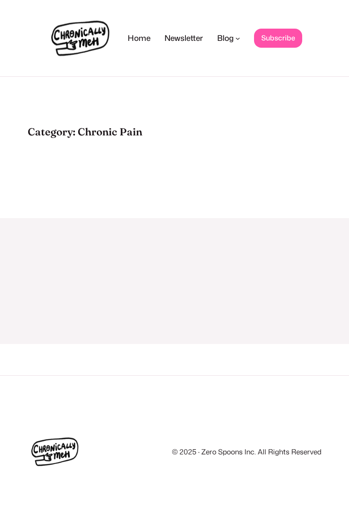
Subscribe (278, 38)
